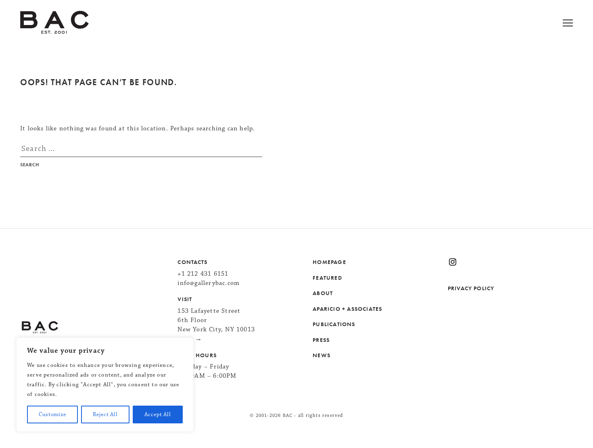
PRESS (321, 339)
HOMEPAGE (329, 262)
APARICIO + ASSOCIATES (347, 308)
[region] (105, 384)
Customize (52, 414)
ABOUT (323, 293)
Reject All (105, 414)
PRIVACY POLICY (471, 288)
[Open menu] (578, 24)
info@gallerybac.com (208, 283)
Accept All (157, 414)
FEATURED (327, 277)
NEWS (321, 355)
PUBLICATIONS (334, 324)
